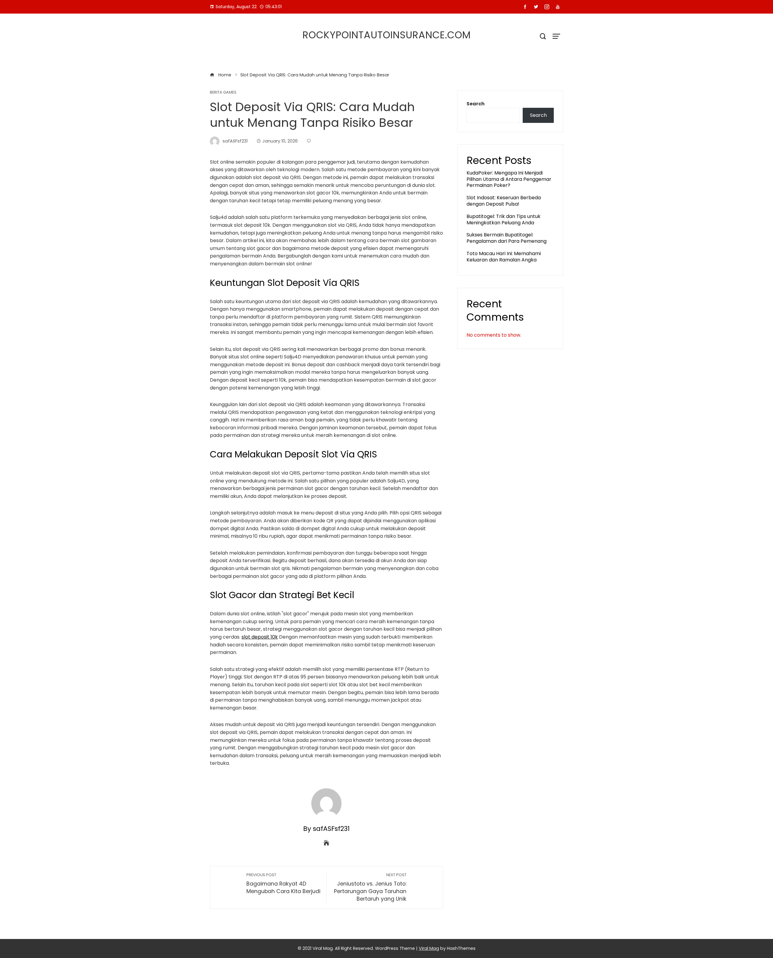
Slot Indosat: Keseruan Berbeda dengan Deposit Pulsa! (504, 200)
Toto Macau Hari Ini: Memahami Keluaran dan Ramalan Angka (504, 256)
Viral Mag (429, 948)
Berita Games (223, 93)
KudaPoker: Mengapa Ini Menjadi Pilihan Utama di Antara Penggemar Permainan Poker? (509, 179)
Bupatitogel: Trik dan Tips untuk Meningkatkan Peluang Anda (503, 219)
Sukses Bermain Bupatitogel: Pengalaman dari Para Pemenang (507, 238)
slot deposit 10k (260, 636)
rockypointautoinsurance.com (387, 35)
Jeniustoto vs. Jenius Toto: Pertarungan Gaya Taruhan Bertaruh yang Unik (370, 887)
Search (476, 103)
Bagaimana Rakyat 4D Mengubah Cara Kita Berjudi (283, 883)
